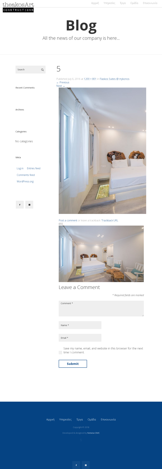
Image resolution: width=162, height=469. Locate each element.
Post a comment (68, 220)
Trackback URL (109, 220)
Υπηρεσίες (109, 3)
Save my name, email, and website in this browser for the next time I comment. (103, 350)
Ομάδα (134, 3)
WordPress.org (25, 181)
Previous (62, 82)
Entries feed (33, 168)
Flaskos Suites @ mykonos (114, 79)
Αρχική (95, 3)
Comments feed (26, 175)
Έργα (123, 3)
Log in (20, 168)
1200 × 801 (90, 79)
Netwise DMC (93, 432)
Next (60, 86)
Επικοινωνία (150, 3)
